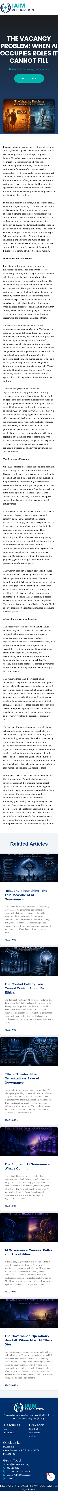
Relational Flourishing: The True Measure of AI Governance (26, 895)
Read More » (11, 940)
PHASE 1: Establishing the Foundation (30, 69)
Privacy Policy (6, 1486)
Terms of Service (22, 1486)
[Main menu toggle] (55, 7)
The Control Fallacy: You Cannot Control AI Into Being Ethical (27, 988)
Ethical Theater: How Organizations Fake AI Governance (22, 1078)
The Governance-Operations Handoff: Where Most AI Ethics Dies (29, 1340)
